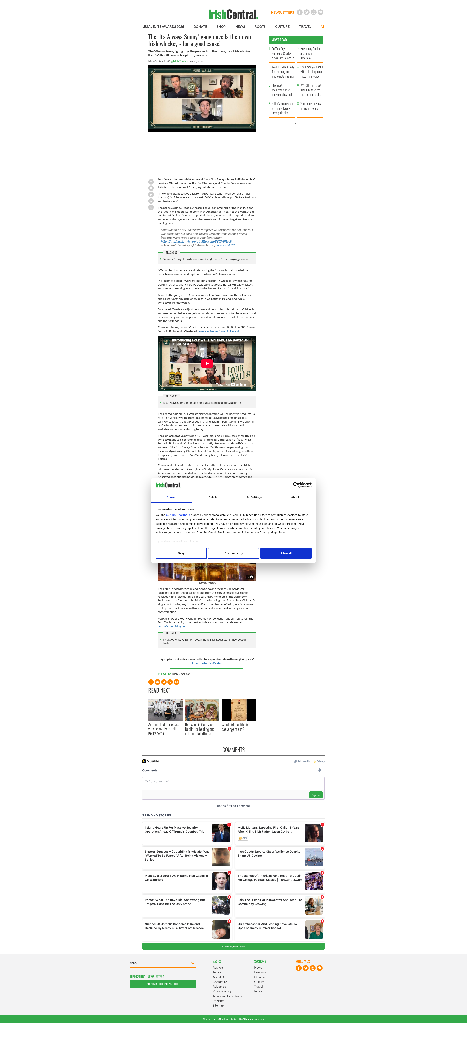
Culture (259, 982)
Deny (181, 553)
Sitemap (218, 1005)
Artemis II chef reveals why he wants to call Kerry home (163, 728)
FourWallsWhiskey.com (172, 626)
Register (218, 1001)
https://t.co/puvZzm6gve (177, 241)
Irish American (181, 673)
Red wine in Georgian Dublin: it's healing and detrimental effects (200, 729)
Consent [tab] (172, 497)
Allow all (286, 553)
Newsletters (282, 12)
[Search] (323, 27)
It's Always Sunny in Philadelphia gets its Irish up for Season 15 (202, 402)
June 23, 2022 (225, 245)
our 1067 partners (178, 514)
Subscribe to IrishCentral (206, 663)
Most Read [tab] (279, 40)
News (258, 967)
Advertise (219, 986)
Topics (217, 972)
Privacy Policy (222, 991)
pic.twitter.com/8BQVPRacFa (213, 241)
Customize (231, 553)
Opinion (259, 977)
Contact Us (220, 982)
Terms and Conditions (227, 996)
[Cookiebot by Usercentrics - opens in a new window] (296, 485)
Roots (258, 991)
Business (260, 972)
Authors (218, 967)
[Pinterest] (320, 12)
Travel (258, 986)
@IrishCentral (179, 61)
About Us (219, 977)
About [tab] (295, 497)
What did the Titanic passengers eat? (235, 726)
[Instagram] (314, 12)
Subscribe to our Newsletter (162, 984)
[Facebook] (300, 12)
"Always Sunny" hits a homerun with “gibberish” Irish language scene (205, 259)
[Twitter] (307, 12)
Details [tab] (213, 497)
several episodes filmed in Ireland (218, 331)
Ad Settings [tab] (254, 497)
